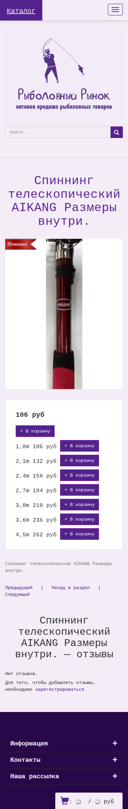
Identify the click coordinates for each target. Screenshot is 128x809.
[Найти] (116, 132)
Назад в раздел (71, 587)
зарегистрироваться (59, 689)
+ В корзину (35, 431)
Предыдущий (18, 587)
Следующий (17, 594)
